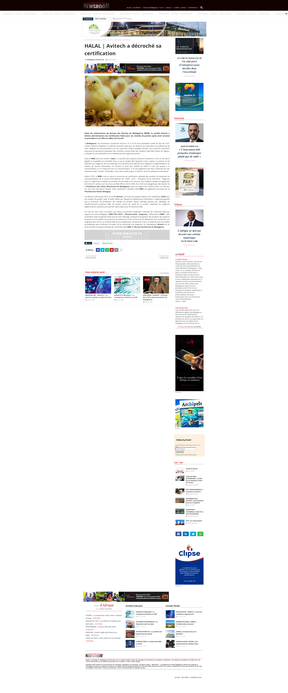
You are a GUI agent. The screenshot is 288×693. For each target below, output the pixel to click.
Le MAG (176, 8)
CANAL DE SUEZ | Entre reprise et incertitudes (103, 638)
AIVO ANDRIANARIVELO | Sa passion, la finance (194, 490)
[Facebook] (98, 250)
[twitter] (193, 534)
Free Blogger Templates (131, 677)
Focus (161, 8)
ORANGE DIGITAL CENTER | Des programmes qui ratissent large (187, 642)
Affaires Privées (95, 40)
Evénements (193, 8)
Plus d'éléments (165, 273)
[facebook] (178, 534)
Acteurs (168, 8)
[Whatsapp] (107, 250)
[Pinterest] (112, 250)
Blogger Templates (102, 677)
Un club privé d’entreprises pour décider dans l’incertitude (189, 66)
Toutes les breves (192, 469)
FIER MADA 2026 (181, 308)
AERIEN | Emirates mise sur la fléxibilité (186, 633)
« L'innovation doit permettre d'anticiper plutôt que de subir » (189, 153)
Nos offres (185, 677)
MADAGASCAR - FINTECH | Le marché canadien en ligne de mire (98, 296)
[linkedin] (186, 534)
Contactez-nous (196, 677)
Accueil (129, 8)
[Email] (116, 250)
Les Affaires (136, 8)
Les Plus (183, 8)
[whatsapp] (200, 534)
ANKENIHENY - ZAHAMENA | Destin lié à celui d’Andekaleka (194, 512)
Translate (129, 18)
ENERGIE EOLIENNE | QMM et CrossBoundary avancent (186, 623)
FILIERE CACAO (181, 259)
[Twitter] (102, 250)
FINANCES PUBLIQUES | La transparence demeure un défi (125, 296)
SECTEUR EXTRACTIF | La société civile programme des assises (149, 633)
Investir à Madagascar (150, 8)
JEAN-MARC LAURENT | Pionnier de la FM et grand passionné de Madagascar (155, 297)
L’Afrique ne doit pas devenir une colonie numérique (189, 234)
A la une (96, 243)
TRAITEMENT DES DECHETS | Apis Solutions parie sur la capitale (194, 501)
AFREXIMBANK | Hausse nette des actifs (101, 627)
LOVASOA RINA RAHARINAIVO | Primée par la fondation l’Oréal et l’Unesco (194, 479)
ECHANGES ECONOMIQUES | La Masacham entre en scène (147, 623)
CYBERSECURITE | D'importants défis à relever (148, 642)
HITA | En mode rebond (194, 521)
